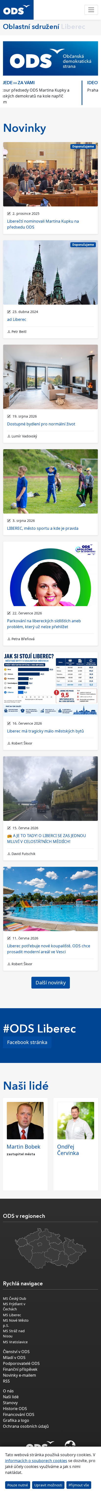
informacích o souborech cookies (36, 1460)
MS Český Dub (14, 1298)
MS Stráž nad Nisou (14, 1333)
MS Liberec (12, 1315)
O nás (8, 1391)
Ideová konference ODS (36, 83)
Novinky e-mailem (19, 1375)
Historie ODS (15, 1408)
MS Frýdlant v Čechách (14, 1306)
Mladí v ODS (14, 1357)
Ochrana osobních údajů (26, 1426)
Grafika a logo (16, 1420)
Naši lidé (11, 1396)
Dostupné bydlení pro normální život (41, 424)
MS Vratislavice (15, 1342)
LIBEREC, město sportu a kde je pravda (42, 528)
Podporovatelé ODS (21, 1363)
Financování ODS (18, 1414)
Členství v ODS (16, 1351)
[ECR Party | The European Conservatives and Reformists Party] (70, 1446)
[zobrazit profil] (25, 1121)
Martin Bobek (23, 1146)
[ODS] (40, 1445)
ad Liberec (16, 319)
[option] (50, 92)
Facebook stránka (27, 1042)
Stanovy (10, 1402)
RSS (6, 1381)
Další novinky (51, 982)
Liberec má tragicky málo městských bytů (45, 731)
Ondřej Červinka (68, 1149)
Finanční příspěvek (20, 1369)
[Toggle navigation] (91, 10)
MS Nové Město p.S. (15, 1323)
